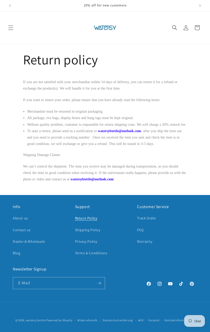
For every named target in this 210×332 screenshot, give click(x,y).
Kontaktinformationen (179, 320)
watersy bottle (36, 320)
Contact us (22, 230)
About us (20, 218)
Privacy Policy (86, 241)
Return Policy (86, 218)
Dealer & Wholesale (29, 241)
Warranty (144, 241)
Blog (16, 253)
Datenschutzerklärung (118, 320)
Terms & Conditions (91, 253)
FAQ (140, 230)
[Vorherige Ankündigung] (10, 5)
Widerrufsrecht (87, 320)
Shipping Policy (87, 230)
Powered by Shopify (59, 320)
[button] (10, 27)
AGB (140, 320)
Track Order (146, 218)
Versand (153, 320)
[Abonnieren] (99, 283)
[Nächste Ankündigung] (200, 5)
